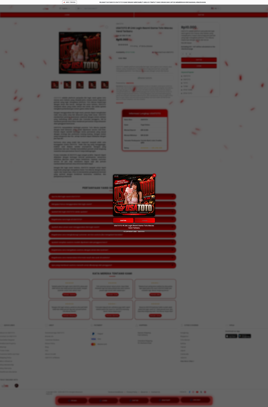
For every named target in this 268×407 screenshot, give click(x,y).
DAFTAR (123, 220)
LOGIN (144, 220)
